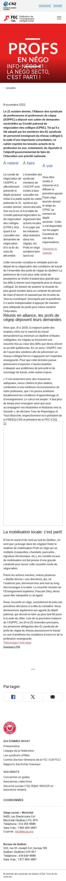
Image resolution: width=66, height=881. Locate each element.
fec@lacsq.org (24, 831)
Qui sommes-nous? (16, 741)
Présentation (11, 746)
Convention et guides (16, 777)
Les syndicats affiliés (16, 755)
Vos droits (11, 771)
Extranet (58, 6)
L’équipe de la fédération (18, 750)
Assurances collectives (17, 781)
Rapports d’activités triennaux (22, 764)
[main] (33, 369)
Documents (45, 6)
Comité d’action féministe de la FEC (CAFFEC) (32, 759)
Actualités (11, 88)
